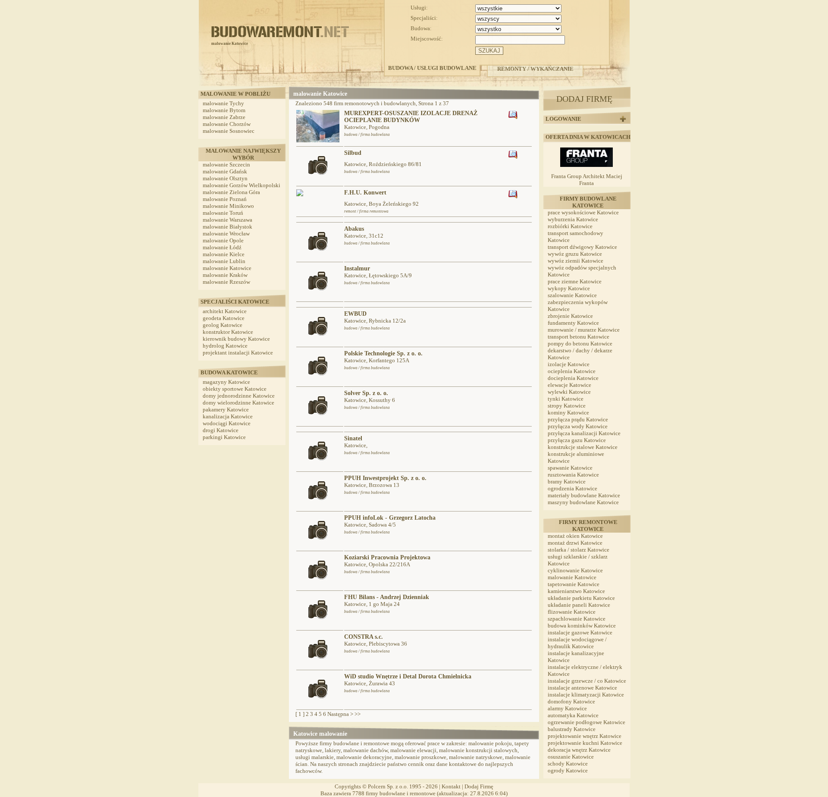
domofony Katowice (571, 701)
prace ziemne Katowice (575, 281)
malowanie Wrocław (226, 233)
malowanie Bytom (224, 110)
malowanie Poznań (225, 199)
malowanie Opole (223, 240)
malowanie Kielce (224, 254)
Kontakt (451, 786)
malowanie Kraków (225, 275)
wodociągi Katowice (227, 423)
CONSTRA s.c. (363, 637)
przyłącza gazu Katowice (577, 440)
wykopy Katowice (569, 288)
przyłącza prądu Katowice (578, 419)
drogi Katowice (220, 430)
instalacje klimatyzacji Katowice (586, 694)
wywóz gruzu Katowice (575, 254)
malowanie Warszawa (227, 220)
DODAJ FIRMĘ (584, 99)
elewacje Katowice (569, 385)
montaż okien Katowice (575, 536)
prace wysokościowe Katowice (583, 212)
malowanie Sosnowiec (228, 131)
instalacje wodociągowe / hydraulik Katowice (577, 643)
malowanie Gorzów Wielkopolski (241, 185)
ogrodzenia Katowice (572, 488)
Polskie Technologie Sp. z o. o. (383, 353)
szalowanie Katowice (572, 295)
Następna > (340, 714)
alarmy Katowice (567, 708)
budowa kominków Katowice (582, 625)
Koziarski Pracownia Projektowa (387, 557)
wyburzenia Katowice (573, 219)
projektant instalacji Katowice (238, 352)
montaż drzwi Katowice (575, 543)
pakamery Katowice (226, 409)
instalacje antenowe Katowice (582, 687)
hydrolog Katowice (225, 345)
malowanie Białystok (227, 226)
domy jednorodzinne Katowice (239, 395)
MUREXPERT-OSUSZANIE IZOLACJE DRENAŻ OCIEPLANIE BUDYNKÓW (410, 116)
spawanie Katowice (570, 467)
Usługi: (419, 7)
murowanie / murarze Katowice (584, 329)
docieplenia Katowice (573, 378)
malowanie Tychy (223, 103)
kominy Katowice (568, 412)
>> (357, 714)
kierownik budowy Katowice (236, 339)
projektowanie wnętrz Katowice (584, 736)
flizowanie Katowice (572, 612)
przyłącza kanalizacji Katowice (584, 433)
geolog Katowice (222, 325)
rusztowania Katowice (573, 474)
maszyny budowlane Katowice (583, 502)
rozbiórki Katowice (570, 226)
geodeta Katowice (224, 318)
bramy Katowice (567, 481)
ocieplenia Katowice (572, 371)
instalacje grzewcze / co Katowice (587, 681)
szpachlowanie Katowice (576, 618)
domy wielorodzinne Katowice (238, 402)
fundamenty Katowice (573, 323)
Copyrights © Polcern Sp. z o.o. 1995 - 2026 (386, 786)
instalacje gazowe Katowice (580, 632)
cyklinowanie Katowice (575, 570)
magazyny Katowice (226, 382)
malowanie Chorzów (227, 124)
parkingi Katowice (224, 437)
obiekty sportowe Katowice (235, 389)
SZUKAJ (489, 50)
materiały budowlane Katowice (584, 495)
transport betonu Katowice (578, 336)
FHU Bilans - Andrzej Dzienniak (386, 597)
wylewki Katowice (569, 392)
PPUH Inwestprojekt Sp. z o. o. (385, 478)
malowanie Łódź (222, 247)
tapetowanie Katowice (573, 584)
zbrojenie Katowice (570, 316)
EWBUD (355, 314)
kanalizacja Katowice (228, 416)
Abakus (354, 229)
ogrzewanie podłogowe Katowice (586, 722)
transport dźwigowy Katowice (582, 247)
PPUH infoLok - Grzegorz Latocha (390, 518)
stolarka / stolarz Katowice (578, 549)
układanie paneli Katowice (579, 605)
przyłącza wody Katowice (578, 426)
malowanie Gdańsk (225, 171)
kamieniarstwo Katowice (576, 591)
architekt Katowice (225, 311)
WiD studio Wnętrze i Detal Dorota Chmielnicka (407, 676)
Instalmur (357, 268)
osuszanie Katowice (571, 756)
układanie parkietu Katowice (581, 598)
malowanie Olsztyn (225, 178)
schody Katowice (568, 763)
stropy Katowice (567, 405)
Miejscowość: (427, 38)
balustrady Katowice (572, 729)
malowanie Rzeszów (226, 282)
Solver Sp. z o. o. (366, 393)
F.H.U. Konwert (365, 192)
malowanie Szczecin (226, 164)
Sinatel (353, 438)
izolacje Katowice (569, 364)
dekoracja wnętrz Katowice (579, 750)
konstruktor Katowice (228, 332)
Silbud (352, 153)
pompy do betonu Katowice (580, 343)
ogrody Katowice (568, 770)
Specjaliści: (424, 18)
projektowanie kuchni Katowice (585, 743)
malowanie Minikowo (228, 206)
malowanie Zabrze (224, 117)
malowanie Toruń (223, 213)
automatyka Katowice (573, 715)
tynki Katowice (565, 398)
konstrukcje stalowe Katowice (583, 447)
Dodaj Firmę (478, 786)
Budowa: (421, 28)
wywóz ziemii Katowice (575, 260)
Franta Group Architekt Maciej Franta (586, 179)
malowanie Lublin (224, 261)
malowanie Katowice (227, 268)
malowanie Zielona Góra (231, 192)
